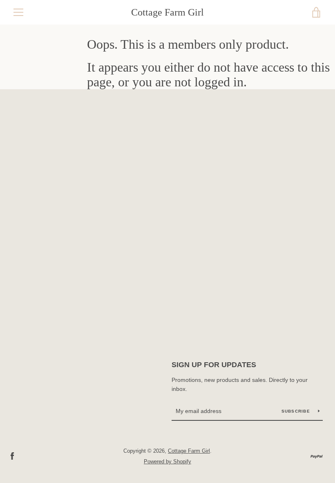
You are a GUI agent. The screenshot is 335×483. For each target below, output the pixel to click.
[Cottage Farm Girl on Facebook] (12, 455)
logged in (218, 81)
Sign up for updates (214, 365)
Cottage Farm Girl (167, 12)
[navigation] (18, 12)
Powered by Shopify (167, 461)
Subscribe (296, 411)
